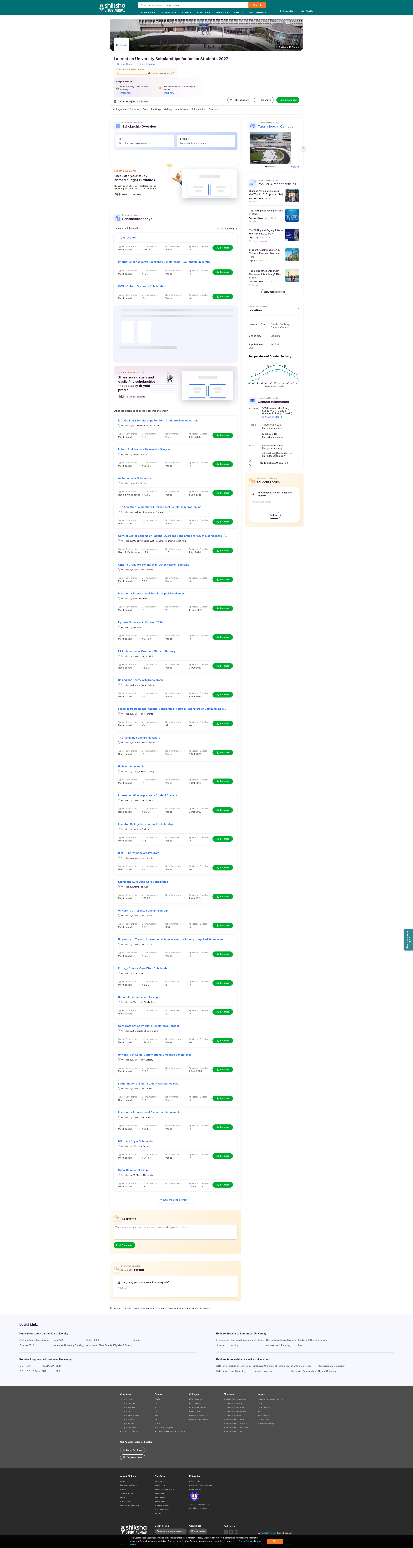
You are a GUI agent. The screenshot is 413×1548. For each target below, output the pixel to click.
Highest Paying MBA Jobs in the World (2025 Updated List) (266, 193)
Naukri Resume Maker (164, 1489)
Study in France (127, 1419)
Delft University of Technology (231, 1371)
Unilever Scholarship (131, 766)
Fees (145, 109)
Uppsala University (262, 1371)
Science (220, 1345)
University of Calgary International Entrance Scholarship (154, 1054)
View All (294, 166)
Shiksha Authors (127, 1493)
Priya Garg (253, 238)
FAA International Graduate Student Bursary (146, 651)
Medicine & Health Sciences (312, 1340)
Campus (213, 109)
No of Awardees (173, 246)
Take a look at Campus (275, 126)
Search (257, 5)
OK (275, 1541)
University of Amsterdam (303, 1371)
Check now (125, 93)
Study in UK (125, 1411)
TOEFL (158, 1423)
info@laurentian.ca (272, 445)
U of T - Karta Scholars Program (138, 853)
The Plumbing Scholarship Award (139, 737)
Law (300, 1345)
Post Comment (124, 1245)
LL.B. (58, 1366)
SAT (156, 1419)
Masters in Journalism (198, 1419)
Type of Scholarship (127, 246)
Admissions (181, 109)
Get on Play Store (134, 1450)
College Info (120, 109)
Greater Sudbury (126, 64)
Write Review (199, 1531)
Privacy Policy (245, 1541)
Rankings (156, 109)
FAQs (122, 1497)
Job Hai (158, 1513)
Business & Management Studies (247, 1340)
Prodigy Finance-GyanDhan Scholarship (143, 968)
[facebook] (226, 1532)
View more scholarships (174, 1199)
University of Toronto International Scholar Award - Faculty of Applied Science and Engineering (172, 939)
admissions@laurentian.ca (277, 453)
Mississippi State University (331, 1366)
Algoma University (327, 1371)
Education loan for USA (234, 1419)
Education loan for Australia (236, 1427)
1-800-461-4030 (271, 425)
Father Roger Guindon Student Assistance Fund (148, 1083)
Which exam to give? (164, 1427)
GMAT (157, 1399)
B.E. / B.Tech (33, 1371)
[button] (239, 100)
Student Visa (263, 1419)
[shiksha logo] (134, 1529)
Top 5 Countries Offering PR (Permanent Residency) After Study (265, 274)
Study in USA (126, 1399)
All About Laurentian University (35, 1340)
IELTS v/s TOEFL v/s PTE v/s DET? (170, 1431)
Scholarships (198, 109)
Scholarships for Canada (235, 1407)
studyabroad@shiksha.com (172, 1531)
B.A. (29, 1366)
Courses (134, 109)
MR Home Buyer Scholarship (136, 1141)
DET (157, 1411)
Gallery (168, 109)
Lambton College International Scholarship (145, 824)
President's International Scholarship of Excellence (151, 593)
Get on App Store (134, 1457)
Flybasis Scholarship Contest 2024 (140, 622)
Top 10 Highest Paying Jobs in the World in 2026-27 (266, 232)
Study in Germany (128, 1427)
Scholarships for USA (233, 1403)
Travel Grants (127, 237)
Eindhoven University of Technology (271, 1366)
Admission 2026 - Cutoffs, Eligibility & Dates (108, 1345)
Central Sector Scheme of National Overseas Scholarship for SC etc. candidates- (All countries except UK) (172, 535)
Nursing (234, 1345)
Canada (150, 64)
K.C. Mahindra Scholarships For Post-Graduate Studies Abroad (158, 420)
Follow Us (229, 1526)
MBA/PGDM (48, 1366)
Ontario (141, 64)
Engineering (222, 1340)
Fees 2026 (58, 1340)
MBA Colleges (195, 1399)
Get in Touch (162, 1525)
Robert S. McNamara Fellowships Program (144, 449)
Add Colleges (195, 1489)
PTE (156, 1415)
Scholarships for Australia (235, 1411)
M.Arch (59, 1371)
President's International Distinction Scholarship (149, 1112)
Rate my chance (288, 100)
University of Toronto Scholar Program (143, 910)
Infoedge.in (160, 1481)
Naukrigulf (159, 1493)
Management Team (128, 1485)
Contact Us (287, 11)
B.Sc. (22, 1371)
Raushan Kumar (256, 198)
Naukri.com (160, 1485)
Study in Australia (127, 1407)
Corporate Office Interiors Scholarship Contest (148, 1025)
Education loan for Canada (235, 1423)
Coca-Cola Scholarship (133, 1170)
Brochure (266, 100)
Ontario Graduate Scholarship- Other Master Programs (153, 564)
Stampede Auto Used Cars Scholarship (143, 881)
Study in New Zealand (130, 1415)
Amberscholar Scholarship (135, 478)
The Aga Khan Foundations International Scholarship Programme (159, 507)
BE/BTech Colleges (197, 1407)
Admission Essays (266, 1423)
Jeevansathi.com (162, 1501)
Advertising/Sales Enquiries (201, 1485)
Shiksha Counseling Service (270, 1399)
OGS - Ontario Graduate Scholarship (141, 286)
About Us (124, 1481)
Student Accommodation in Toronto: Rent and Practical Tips (264, 253)
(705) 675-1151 (270, 434)
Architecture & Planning (278, 1345)
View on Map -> (273, 417)
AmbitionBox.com (162, 1505)
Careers (123, 1489)
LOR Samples (264, 1415)
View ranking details (162, 73)
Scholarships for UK (232, 1415)
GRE (157, 1403)
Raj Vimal (253, 261)
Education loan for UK (233, 1431)
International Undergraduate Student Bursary (147, 795)
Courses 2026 (27, 1345)
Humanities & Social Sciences (281, 1340)
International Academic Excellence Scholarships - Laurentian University (164, 261)
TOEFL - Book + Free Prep (408, 940)
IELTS (157, 1407)
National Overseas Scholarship (138, 997)
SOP (260, 1403)
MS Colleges (195, 1403)
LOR (260, 1411)
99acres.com (160, 1497)
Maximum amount (150, 246)
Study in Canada (127, 1403)
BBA (44, 1371)
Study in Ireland (127, 1423)
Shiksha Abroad (162, 1509)
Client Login (194, 1481)
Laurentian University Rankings (68, 1345)
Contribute (195, 1525)
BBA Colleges (195, 1411)
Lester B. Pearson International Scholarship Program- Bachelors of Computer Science (172, 708)
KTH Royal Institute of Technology (233, 1366)
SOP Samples (264, 1407)
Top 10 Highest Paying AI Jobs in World (266, 212)
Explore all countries (129, 1431)
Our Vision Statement (129, 1505)
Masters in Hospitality (198, 1415)
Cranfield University (301, 1366)
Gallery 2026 (92, 1340)
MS (21, 1366)
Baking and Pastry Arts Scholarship (141, 680)
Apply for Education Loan (235, 1399)
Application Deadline (199, 246)
